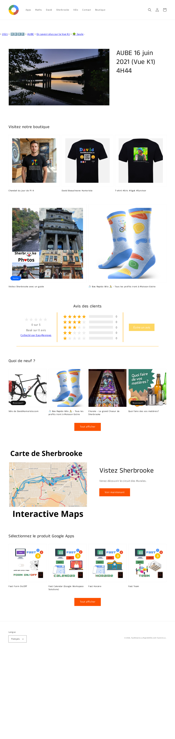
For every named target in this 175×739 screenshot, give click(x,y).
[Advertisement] (87, 695)
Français (15, 638)
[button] (149, 10)
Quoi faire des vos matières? (143, 411)
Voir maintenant (115, 492)
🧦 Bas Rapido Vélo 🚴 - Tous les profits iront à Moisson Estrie (122, 286)
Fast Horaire (94, 586)
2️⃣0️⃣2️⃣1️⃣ (17, 34)
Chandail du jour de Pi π (21, 190)
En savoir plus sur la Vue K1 (53, 34)
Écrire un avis (141, 327)
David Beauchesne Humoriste (77, 190)
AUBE (30, 34)
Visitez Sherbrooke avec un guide (26, 286)
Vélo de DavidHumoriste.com (24, 411)
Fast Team (133, 586)
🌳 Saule (77, 34)
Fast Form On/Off (18, 586)
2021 (5, 34)
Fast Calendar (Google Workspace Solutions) (66, 588)
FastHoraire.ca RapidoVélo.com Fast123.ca (148, 638)
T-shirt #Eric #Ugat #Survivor (130, 190)
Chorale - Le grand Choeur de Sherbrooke (104, 413)
